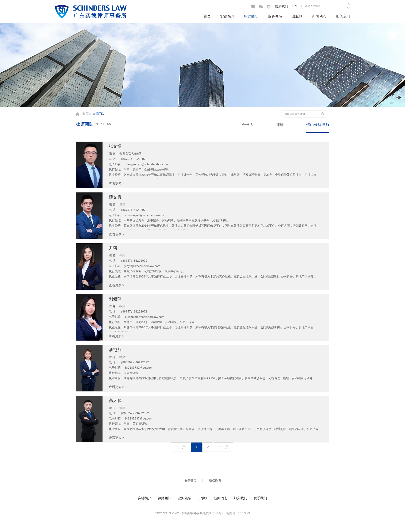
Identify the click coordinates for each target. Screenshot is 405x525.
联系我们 (281, 6)
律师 (280, 125)
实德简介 (227, 16)
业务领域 (275, 16)
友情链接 (190, 480)
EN (294, 6)
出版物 (297, 16)
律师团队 (251, 16)
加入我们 (343, 16)
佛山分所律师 (317, 125)
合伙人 (248, 125)
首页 (207, 16)
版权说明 (215, 480)
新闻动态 (319, 16)
